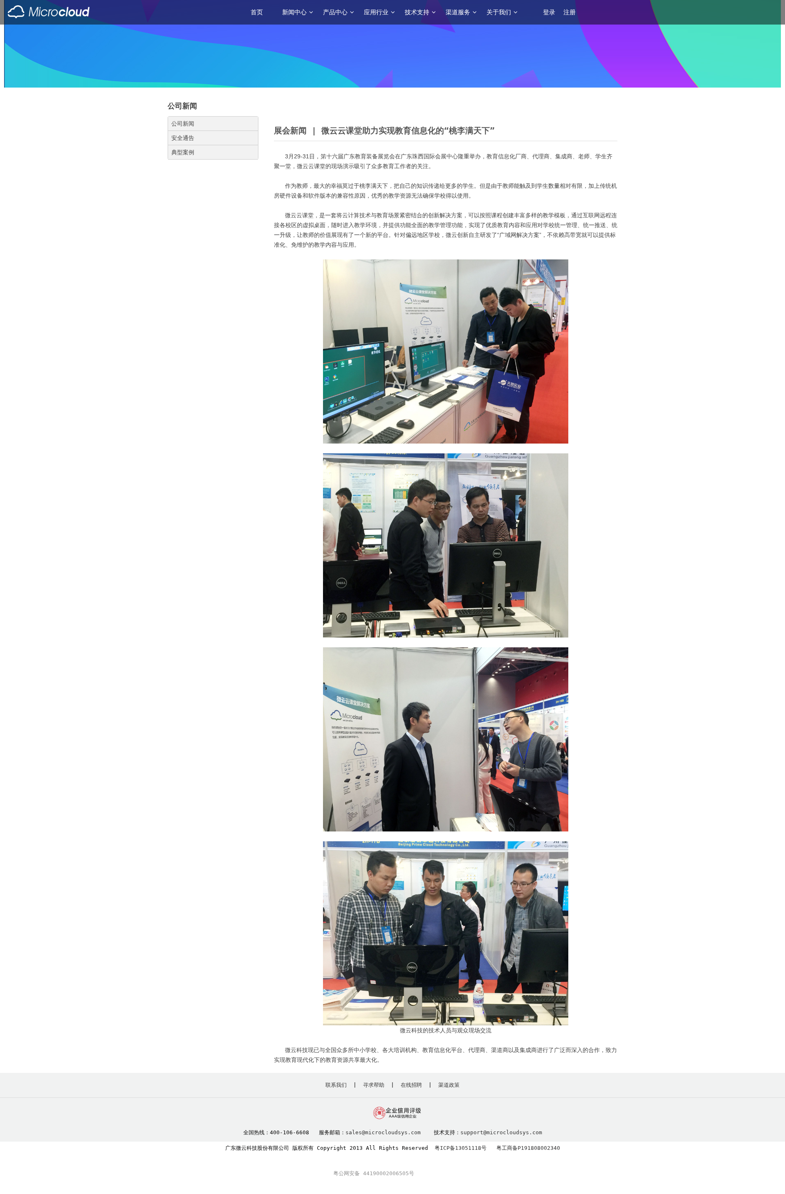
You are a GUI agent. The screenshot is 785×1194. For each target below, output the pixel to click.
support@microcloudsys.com (501, 1132)
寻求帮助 (373, 1085)
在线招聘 (411, 1085)
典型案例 (182, 152)
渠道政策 (449, 1085)
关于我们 (499, 12)
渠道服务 (458, 12)
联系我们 (336, 1085)
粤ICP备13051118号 (461, 1148)
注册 (569, 12)
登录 (549, 12)
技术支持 (417, 12)
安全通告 (182, 138)
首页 (257, 12)
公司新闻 (182, 123)
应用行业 (376, 12)
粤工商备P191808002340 (528, 1148)
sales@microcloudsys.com (383, 1132)
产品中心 (335, 12)
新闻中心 (294, 12)
